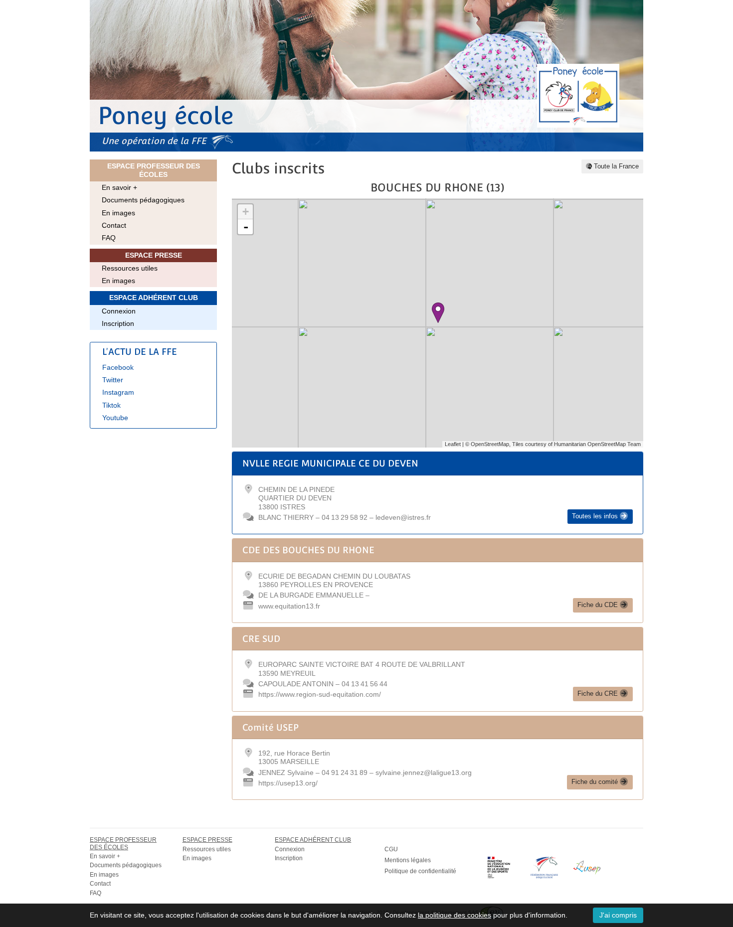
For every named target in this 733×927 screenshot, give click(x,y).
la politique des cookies (454, 915)
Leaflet (453, 444)
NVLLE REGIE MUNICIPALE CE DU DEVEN (330, 463)
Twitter (112, 380)
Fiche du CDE (598, 605)
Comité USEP (270, 727)
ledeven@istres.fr (403, 517)
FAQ (109, 238)
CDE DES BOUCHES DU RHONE (308, 550)
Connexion (119, 311)
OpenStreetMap (490, 444)
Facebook (118, 367)
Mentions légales (407, 860)
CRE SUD (261, 638)
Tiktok (111, 405)
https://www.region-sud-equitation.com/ (319, 694)
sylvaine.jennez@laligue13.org (423, 772)
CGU (391, 849)
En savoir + (119, 187)
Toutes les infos (596, 516)
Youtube (115, 418)
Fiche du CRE (598, 693)
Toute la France (615, 166)
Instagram (118, 392)
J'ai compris (618, 915)
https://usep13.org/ (288, 783)
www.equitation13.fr (289, 606)
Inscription (118, 323)
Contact (114, 225)
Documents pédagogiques (143, 200)
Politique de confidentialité (420, 871)
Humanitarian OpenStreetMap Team (597, 444)
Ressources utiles (130, 268)
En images (118, 213)
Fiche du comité (595, 781)
